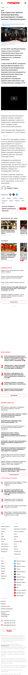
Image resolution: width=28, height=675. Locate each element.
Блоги (15, 534)
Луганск (3, 578)
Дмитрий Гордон (20, 561)
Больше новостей (13, 474)
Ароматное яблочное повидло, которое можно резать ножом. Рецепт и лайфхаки (15, 483)
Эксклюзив (17, 541)
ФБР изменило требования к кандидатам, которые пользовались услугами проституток (12, 408)
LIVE (15, 539)
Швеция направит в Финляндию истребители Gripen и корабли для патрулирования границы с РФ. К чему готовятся (13, 463)
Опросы (16, 549)
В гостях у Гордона (19, 531)
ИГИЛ (3, 203)
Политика (3, 529)
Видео (15, 546)
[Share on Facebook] (10, 194)
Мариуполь (4, 576)
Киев (2, 561)
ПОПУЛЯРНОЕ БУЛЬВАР (9, 478)
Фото (15, 544)
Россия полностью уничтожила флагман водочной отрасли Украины (12, 277)
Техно (2, 541)
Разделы (16, 523)
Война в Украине (5, 526)
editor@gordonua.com (10, 625)
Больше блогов (14, 302)
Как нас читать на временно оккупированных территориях (5, 614)
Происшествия (5, 546)
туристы (11, 200)
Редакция (3, 603)
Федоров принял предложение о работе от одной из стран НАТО (14, 389)
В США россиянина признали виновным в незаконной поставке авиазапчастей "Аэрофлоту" (12, 427)
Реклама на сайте (5, 606)
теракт (3, 198)
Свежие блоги (6, 268)
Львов (2, 563)
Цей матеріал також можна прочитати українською (13, 24)
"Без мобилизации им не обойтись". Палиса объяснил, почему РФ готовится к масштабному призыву (14, 415)
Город (2, 557)
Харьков (3, 571)
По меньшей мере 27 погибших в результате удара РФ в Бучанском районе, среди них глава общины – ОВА (13, 469)
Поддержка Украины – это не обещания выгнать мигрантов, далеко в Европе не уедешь (12, 296)
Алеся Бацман (20, 579)
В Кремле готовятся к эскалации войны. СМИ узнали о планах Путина (15, 383)
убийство (15, 198)
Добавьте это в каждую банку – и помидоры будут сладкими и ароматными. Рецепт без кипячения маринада (9, 256)
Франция (9, 198)
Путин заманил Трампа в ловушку (13, 282)
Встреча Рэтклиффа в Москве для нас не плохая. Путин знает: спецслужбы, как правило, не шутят (14, 288)
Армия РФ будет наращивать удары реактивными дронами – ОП (11, 421)
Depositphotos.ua (5, 645)
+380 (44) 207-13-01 (9, 620)
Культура (3, 539)
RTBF (23, 83)
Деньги (3, 531)
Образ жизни (4, 544)
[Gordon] (13, 3)
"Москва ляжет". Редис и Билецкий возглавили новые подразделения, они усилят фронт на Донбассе (14, 367)
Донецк (3, 568)
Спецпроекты (17, 554)
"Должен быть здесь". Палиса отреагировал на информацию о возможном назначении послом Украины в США (13, 435)
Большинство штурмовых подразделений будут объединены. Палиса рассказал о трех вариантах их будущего (13, 449)
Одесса (3, 566)
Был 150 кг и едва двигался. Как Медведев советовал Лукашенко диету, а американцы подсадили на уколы (14, 375)
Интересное (4, 551)
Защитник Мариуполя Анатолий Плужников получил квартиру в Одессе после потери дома (13, 456)
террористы (4, 200)
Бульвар (4, 241)
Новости (3, 523)
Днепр (2, 573)
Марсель (17, 200)
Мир (7, 7)
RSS (17, 587)
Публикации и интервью (20, 529)
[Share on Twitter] (13, 194)
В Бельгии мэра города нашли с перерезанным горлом (8, 232)
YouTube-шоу (17, 551)
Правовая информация (7, 608)
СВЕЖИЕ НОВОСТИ (7, 402)
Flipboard (18, 584)
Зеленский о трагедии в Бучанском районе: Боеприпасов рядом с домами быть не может (14, 442)
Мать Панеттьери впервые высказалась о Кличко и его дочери (15, 506)
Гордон (3, 7)
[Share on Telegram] (17, 194)
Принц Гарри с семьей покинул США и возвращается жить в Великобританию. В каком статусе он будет (15, 513)
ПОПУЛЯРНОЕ (5, 352)
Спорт (2, 536)
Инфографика (4, 549)
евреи (22, 200)
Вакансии (3, 601)
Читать (23, 208)
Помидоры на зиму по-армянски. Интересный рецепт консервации (13, 499)
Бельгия (21, 198)
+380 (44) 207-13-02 (9, 623)
